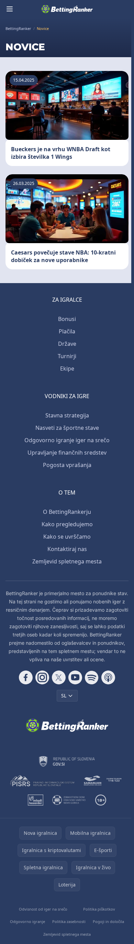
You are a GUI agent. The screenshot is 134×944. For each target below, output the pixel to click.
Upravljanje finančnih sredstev (67, 452)
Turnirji (67, 356)
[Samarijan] (103, 780)
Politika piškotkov (99, 909)
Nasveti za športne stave (67, 428)
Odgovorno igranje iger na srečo (67, 440)
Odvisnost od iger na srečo (43, 909)
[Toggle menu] (9, 9)
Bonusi (67, 319)
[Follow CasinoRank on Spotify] (92, 677)
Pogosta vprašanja (67, 465)
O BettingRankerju (67, 512)
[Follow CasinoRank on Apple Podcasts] (108, 677)
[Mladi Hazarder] (35, 800)
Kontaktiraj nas (67, 549)
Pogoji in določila (108, 921)
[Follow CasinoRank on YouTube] (75, 677)
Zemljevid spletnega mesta (67, 561)
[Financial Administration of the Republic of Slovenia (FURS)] (67, 761)
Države (67, 343)
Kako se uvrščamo (67, 536)
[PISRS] (42, 780)
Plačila (67, 331)
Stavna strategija (67, 415)
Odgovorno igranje (27, 921)
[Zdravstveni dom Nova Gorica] (69, 800)
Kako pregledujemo (67, 524)
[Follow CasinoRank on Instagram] (42, 677)
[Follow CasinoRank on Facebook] (26, 677)
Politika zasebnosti (69, 921)
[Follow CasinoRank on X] (59, 677)
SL (63, 695)
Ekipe (67, 368)
